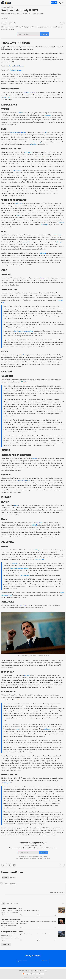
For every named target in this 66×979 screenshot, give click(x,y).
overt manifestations (41, 157)
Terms (36, 971)
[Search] (63, 903)
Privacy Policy (46, 858)
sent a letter (23, 605)
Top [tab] (3, 903)
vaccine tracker (6, 97)
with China (23, 382)
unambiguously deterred (18, 132)
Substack (26, 977)
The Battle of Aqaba (16, 70)
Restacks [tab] (12, 877)
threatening (37, 142)
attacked (44, 132)
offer (18, 215)
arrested (21, 355)
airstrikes (33, 144)
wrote (17, 729)
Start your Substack (30, 974)
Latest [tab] (8, 903)
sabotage (59, 242)
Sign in (61, 3)
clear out (40, 523)
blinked (34, 525)
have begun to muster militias (23, 331)
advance (21, 113)
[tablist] (8, 877)
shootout (42, 278)
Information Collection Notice (32, 858)
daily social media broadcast (19, 568)
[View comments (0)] (10, 23)
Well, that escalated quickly (11, 919)
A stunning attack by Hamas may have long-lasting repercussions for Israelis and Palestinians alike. (25, 935)
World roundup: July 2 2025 (11, 908)
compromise (17, 170)
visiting (36, 550)
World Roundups (7, 7)
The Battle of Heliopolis (16, 66)
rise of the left (24, 575)
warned (34, 458)
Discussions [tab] (14, 903)
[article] (33, 911)
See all (5, 944)
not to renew (27, 152)
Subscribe (54, 3)
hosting (61, 222)
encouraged (44, 225)
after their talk (39, 559)
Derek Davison (5, 17)
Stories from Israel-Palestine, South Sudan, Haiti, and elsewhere (20, 910)
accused (25, 242)
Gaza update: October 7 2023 (12, 932)
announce (48, 115)
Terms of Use (41, 856)
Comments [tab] (5, 877)
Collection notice (43, 971)
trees (19, 700)
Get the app (40, 974)
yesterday (14, 563)
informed (43, 253)
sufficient (47, 729)
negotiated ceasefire (23, 480)
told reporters (58, 235)
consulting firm (6, 783)
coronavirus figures (29, 92)
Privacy (32, 971)
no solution (18, 203)
